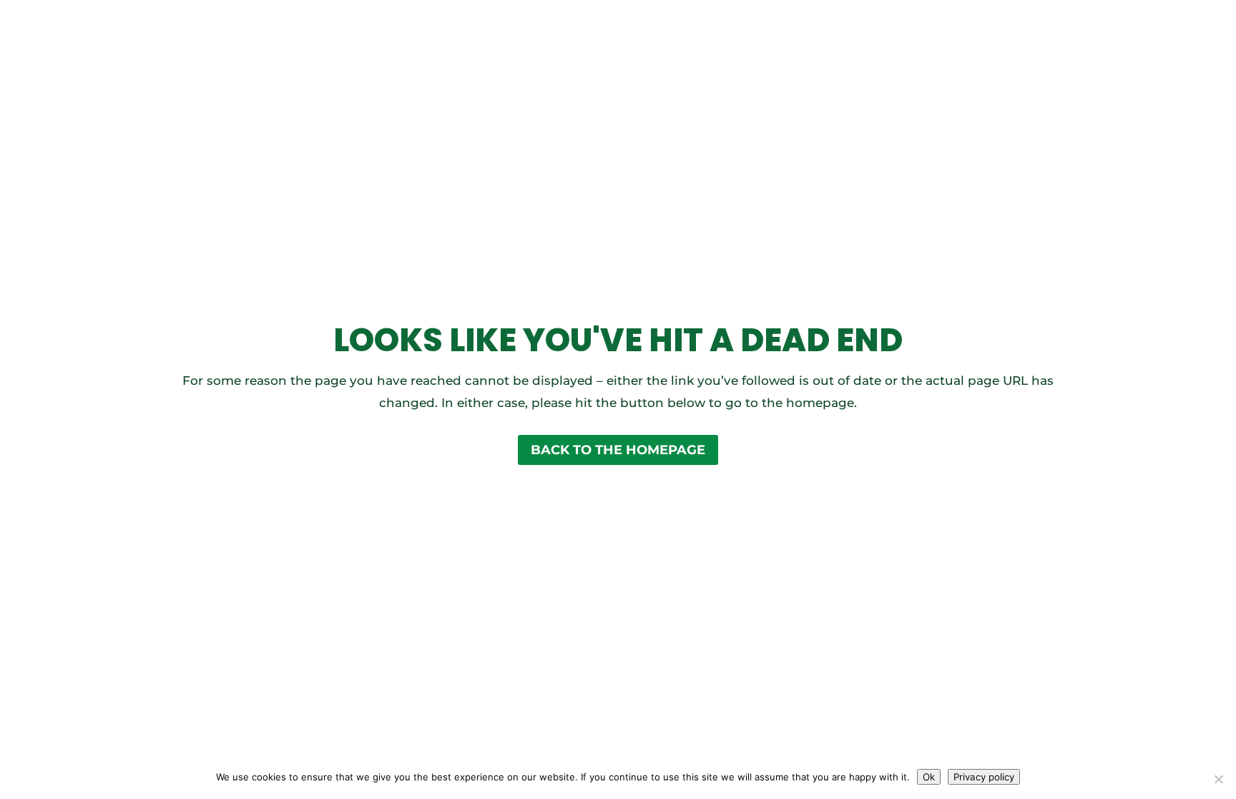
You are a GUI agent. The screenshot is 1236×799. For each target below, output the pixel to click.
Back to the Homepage (618, 450)
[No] (1218, 779)
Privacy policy (983, 777)
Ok (929, 777)
